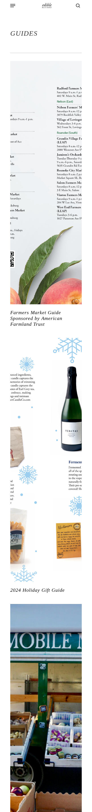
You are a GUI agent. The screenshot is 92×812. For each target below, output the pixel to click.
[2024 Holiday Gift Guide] (46, 460)
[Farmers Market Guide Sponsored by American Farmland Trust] (46, 183)
